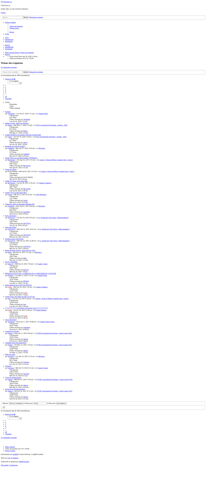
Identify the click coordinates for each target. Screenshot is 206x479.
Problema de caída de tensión (15, 146)
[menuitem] (16, 26)
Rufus (10, 125)
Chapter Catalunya (45, 183)
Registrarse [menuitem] (9, 41)
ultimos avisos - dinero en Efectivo (17, 123)
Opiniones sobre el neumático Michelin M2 (19, 204)
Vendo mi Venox (11, 169)
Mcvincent (11, 160)
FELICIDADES (10, 320)
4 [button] (5, 91)
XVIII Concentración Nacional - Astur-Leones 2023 (54, 333)
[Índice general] (6, 2)
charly (10, 137)
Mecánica (42, 148)
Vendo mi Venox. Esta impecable (16, 181)
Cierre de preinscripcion (13, 377)
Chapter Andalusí (41, 287)
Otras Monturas (41, 194)
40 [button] (6, 97)
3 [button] (5, 89)
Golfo (10, 287)
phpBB (15, 454)
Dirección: (52, 403)
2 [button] (5, 87)
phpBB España (24, 462)
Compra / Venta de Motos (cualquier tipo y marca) (56, 160)
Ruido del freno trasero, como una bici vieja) (20, 250)
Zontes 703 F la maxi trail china (16, 193)
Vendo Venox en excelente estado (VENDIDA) (21, 158)
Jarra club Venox (11, 227)
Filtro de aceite (10, 354)
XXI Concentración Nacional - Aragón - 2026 (51, 125)
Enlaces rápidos (10, 22)
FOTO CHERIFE (11, 262)
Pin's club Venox (11, 216)
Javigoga (11, 356)
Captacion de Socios (12, 331)
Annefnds (11, 206)
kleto (9, 252)
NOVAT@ (11, 218)
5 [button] (5, 93)
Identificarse (9, 47)
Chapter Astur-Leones (47, 322)
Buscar (7, 45)
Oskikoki (11, 148)
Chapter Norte (43, 114)
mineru (10, 333)
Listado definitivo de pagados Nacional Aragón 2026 (23, 135)
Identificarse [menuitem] (9, 39)
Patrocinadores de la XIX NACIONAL (18, 285)
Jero (9, 298)
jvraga (10, 194)
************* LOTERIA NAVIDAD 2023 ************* (26, 308)
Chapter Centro (42, 264)
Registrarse (9, 49)
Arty (8, 458)
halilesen (15, 458)
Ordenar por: (28, 403)
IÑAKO (11, 275)
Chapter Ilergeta (41, 310)
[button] (10, 79)
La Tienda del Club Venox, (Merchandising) (53, 218)
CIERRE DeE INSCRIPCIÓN (15, 343)
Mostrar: (6, 403)
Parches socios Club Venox (14, 239)
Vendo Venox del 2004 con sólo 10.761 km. (20, 297)
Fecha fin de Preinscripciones (15, 389)
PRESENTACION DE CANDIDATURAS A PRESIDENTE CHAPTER (30, 273)
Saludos (8, 112)
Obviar (3, 13)
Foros (7, 34)
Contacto (8, 366)
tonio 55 (10, 264)
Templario (11, 114)
